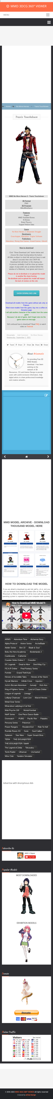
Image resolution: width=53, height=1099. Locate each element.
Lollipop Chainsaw (12, 698)
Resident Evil (27, 727)
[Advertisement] (26, 72)
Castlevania (10, 656)
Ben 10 (22, 648)
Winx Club (9, 756)
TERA (7, 739)
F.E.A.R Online (11, 668)
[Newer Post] (5, 456)
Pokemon (26, 723)
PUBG (21, 718)
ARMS (8, 639)
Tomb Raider (10, 752)
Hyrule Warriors (11, 681)
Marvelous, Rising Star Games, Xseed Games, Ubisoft (26, 241)
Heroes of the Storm (39, 677)
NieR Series (10, 714)
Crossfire (32, 660)
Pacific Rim (32, 718)
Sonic (26, 731)
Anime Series (26, 643)
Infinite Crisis (26, 681)
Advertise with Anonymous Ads (18, 783)
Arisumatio (38, 353)
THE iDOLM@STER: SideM (17, 743)
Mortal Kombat (30, 710)
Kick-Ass (43, 685)
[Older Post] (48, 456)
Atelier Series (10, 648)
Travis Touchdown (27, 117)
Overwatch (9, 718)
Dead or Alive (24, 664)
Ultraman (23, 752)
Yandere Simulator (24, 756)
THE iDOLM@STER (22, 739)
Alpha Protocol (11, 643)
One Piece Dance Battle (28, 714)
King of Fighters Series (14, 689)
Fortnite (8, 673)
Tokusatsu (29, 748)
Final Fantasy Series (29, 668)
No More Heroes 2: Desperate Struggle (26, 232)
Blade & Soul (34, 648)
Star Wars (20, 735)
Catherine (22, 656)
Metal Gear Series (12, 702)
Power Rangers (11, 727)
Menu (6, 15)
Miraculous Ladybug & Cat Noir (18, 706)
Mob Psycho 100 (12, 710)
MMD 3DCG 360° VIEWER (29, 6)
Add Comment (22, 335)
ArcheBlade (40, 643)
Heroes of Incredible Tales (16, 677)
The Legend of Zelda (13, 748)
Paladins (44, 718)
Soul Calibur (37, 731)
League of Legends (13, 693)
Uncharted (35, 752)
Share (20, 345)
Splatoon (8, 735)
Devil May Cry (39, 664)
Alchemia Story (36, 639)
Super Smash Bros (35, 735)
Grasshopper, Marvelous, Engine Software (26, 236)
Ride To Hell (43, 727)
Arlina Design (31, 1095)
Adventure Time (20, 639)
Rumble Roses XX (13, 731)
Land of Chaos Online (37, 689)
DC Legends (10, 664)
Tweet (12, 345)
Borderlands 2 (36, 652)
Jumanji (33, 685)
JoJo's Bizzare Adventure (15, 685)
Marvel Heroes (41, 698)
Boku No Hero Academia (15, 652)
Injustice (39, 681)
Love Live (27, 698)
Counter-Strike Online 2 (15, 660)
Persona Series (11, 723)
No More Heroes (37, 335)
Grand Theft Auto (24, 673)
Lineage (27, 693)
